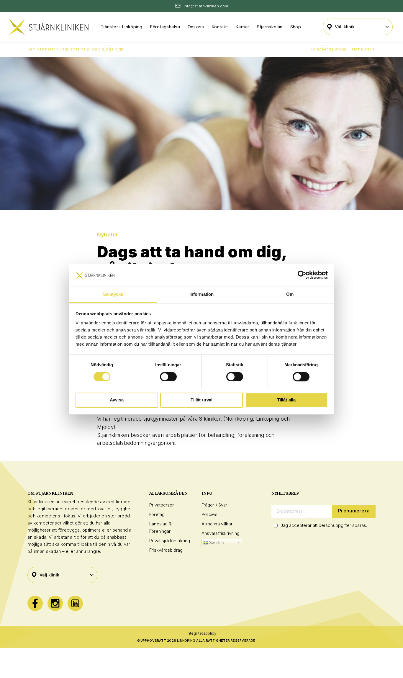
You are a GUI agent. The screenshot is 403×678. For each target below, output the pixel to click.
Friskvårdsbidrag (166, 550)
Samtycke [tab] (113, 294)
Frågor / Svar (214, 505)
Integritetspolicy (201, 633)
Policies (209, 514)
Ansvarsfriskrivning (221, 533)
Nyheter (47, 49)
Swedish (216, 542)
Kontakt (220, 27)
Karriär (242, 27)
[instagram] (55, 603)
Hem (31, 49)
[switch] (168, 376)
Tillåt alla (286, 399)
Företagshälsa (165, 27)
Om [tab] (290, 294)
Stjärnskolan (270, 27)
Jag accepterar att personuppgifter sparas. (324, 525)
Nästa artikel (364, 49)
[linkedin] (75, 603)
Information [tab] (201, 294)
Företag (157, 514)
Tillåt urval (202, 399)
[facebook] (35, 603)
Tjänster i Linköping (121, 27)
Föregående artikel (328, 49)
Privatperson (162, 505)
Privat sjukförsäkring (169, 540)
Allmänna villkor (217, 524)
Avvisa (117, 399)
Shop (295, 27)
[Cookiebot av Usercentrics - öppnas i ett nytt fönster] (302, 274)
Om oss (196, 27)
